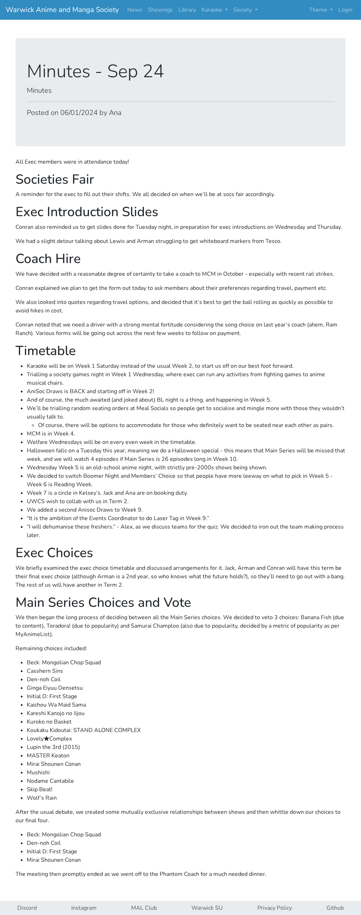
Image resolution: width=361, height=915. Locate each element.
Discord (27, 908)
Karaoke (213, 10)
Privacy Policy (274, 908)
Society (243, 10)
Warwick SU (207, 908)
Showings (160, 10)
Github (335, 908)
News (134, 10)
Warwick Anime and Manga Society (62, 9)
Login (345, 10)
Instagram (84, 908)
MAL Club (144, 908)
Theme (319, 10)
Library (187, 10)
